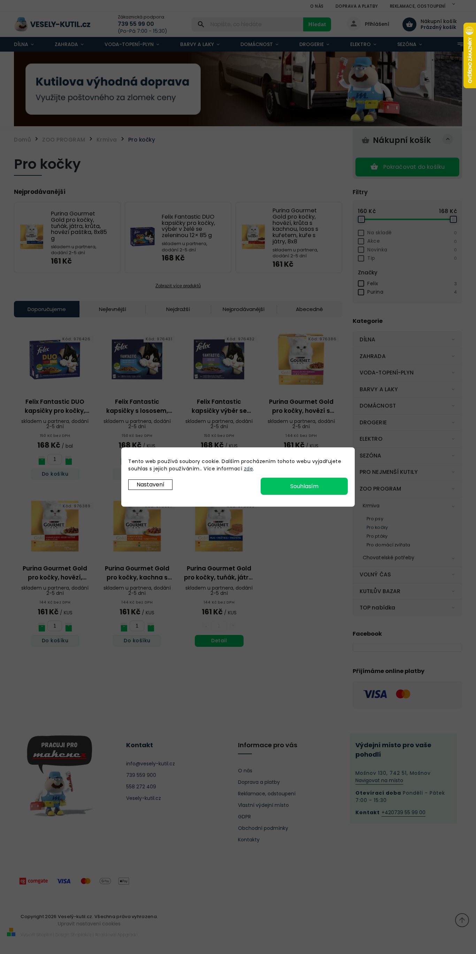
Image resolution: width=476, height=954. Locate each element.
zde (248, 468)
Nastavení (150, 484)
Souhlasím (304, 486)
